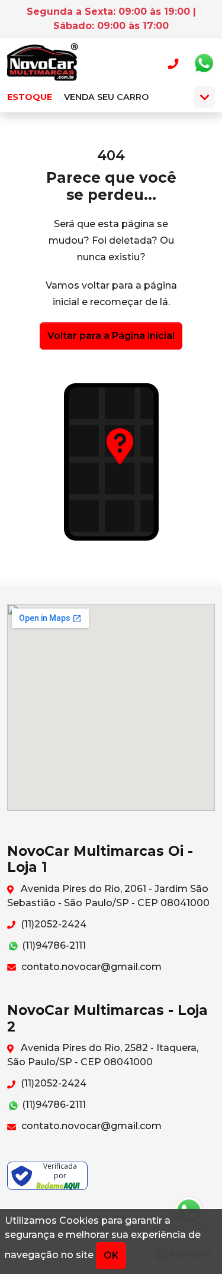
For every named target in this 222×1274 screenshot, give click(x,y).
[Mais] (204, 97)
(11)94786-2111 (53, 945)
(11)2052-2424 (52, 924)
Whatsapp (203, 63)
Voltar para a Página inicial (111, 335)
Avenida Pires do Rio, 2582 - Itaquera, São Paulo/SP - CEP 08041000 (102, 1055)
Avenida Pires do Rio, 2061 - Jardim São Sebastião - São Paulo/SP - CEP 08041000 (108, 895)
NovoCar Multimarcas (42, 63)
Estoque (29, 97)
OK (111, 1255)
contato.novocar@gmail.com (90, 966)
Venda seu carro (106, 97)
